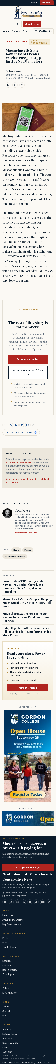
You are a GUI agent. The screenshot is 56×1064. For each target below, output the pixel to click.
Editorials (7, 961)
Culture (16, 31)
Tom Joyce (15, 71)
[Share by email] (27, 425)
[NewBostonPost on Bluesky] (29, 901)
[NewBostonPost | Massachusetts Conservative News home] (28, 12)
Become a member (28, 359)
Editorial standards (10, 1062)
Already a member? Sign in (28, 372)
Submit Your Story (11, 1043)
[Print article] (15, 85)
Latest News (8, 915)
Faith (4, 942)
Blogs (5, 1015)
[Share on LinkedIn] (21, 425)
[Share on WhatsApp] (4, 425)
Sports (27, 31)
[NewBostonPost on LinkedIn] (42, 901)
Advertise (7, 1038)
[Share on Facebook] (16, 425)
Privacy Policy (28, 1062)
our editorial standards (18, 462)
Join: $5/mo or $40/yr (28, 867)
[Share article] (22, 85)
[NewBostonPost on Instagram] (17, 901)
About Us (7, 1029)
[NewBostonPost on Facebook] (4, 901)
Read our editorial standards (21, 479)
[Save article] (8, 85)
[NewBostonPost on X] (11, 901)
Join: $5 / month (27, 687)
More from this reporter (26, 533)
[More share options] (32, 425)
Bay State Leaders (11, 924)
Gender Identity (10, 947)
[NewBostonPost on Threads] (23, 901)
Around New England (15, 556)
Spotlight (6, 1011)
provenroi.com (28, 1059)
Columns (6, 965)
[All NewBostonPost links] (48, 901)
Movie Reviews (10, 993)
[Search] (18, 24)
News (5, 31)
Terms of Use (44, 1062)
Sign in (34, 3)
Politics (21, 42)
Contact (6, 1047)
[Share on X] (10, 425)
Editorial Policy (9, 1034)
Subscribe (47, 3)
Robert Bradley (9, 970)
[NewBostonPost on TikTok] (36, 901)
